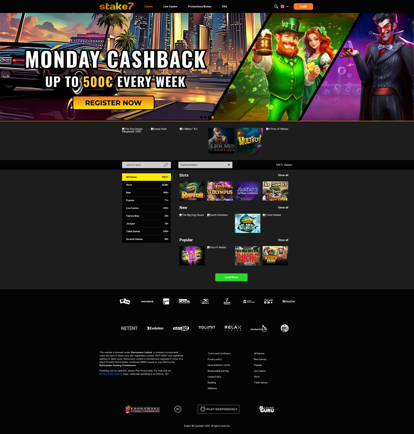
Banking (212, 382)
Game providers (189, 164)
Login (303, 6)
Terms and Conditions (219, 353)
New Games (260, 359)
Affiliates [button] (212, 388)
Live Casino (260, 371)
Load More (231, 277)
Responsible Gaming (111, 374)
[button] (207, 66)
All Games (259, 353)
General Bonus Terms (219, 365)
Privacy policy (215, 359)
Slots (257, 376)
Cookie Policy (214, 376)
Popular (258, 365)
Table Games (261, 382)
